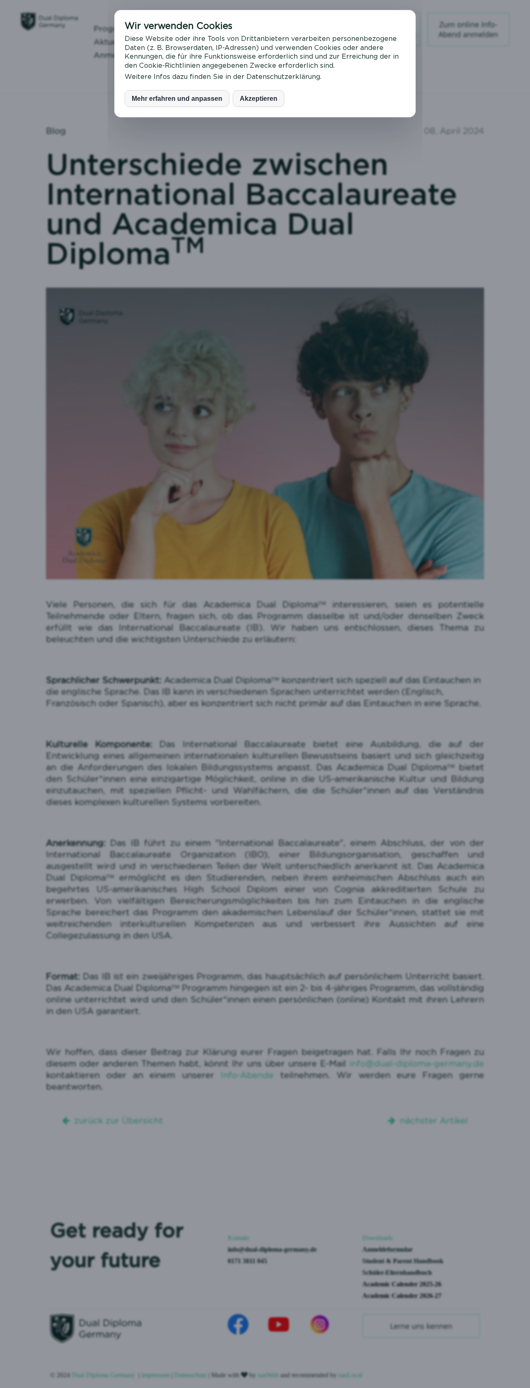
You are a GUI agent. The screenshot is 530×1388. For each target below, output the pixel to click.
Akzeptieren (258, 98)
